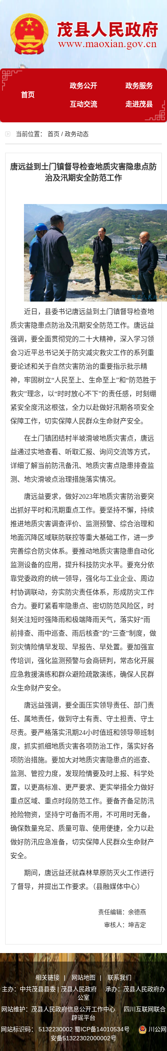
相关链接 (48, 977)
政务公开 (83, 85)
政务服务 (139, 85)
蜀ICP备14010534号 (102, 1029)
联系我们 (119, 977)
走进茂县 (139, 104)
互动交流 (83, 104)
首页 (28, 94)
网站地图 (83, 977)
